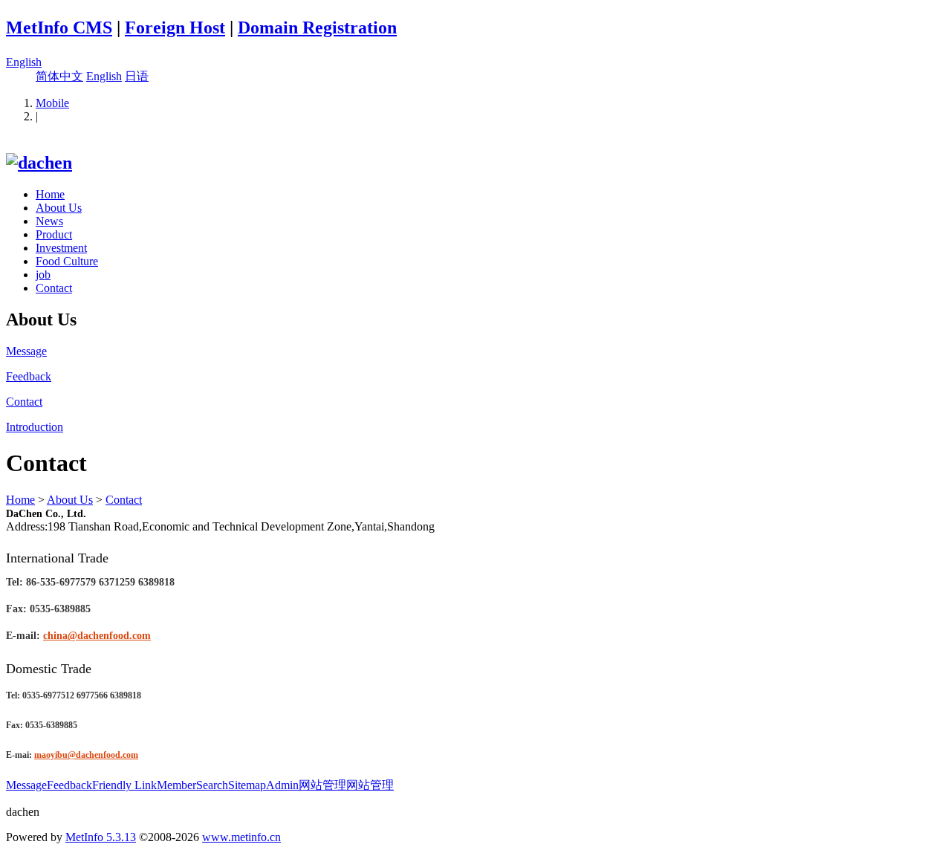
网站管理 (322, 785)
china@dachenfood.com (97, 635)
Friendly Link (124, 785)
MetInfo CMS (59, 27)
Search (212, 785)
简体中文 (59, 76)
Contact (54, 288)
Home (50, 194)
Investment (61, 247)
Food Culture (67, 261)
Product (54, 234)
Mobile (52, 103)
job (43, 274)
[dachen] (39, 162)
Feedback (69, 785)
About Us (59, 207)
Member (176, 785)
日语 (137, 76)
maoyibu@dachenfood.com (86, 755)
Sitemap (247, 785)
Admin (282, 785)
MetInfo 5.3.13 (100, 837)
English (24, 62)
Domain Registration (317, 27)
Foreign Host (175, 27)
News (49, 221)
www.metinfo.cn (241, 837)
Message (26, 785)
